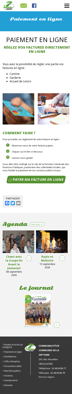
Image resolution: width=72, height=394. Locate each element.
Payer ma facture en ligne (38, 179)
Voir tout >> (37, 224)
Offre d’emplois (12, 361)
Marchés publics (12, 370)
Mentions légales (46, 377)
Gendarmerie (11, 380)
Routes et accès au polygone (13, 346)
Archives (8, 375)
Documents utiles (12, 366)
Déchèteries (10, 356)
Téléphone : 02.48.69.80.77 (52, 368)
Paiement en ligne (13, 351)
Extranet (8, 385)
